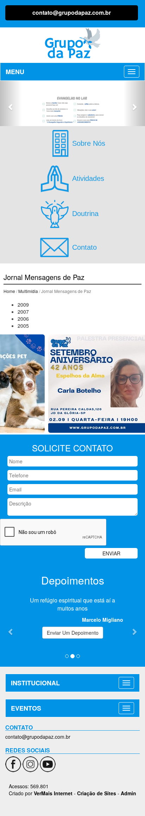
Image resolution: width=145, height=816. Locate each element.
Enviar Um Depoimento (73, 632)
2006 (23, 318)
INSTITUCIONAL (35, 682)
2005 (23, 325)
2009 (23, 304)
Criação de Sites (96, 793)
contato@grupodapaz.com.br (71, 12)
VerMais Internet (53, 793)
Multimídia (28, 291)
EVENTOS (26, 708)
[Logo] (72, 43)
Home (9, 291)
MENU (15, 71)
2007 (23, 311)
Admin (128, 793)
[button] (11, 103)
